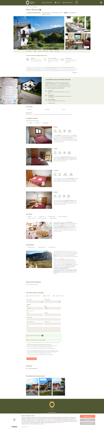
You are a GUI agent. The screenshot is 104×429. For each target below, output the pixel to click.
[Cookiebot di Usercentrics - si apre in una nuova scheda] (14, 427)
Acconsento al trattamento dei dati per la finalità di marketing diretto (41, 348)
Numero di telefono (30, 321)
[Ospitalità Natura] (30, 2)
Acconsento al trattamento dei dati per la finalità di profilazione (40, 354)
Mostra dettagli (24, 426)
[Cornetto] (39, 178)
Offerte (51, 51)
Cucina (39, 51)
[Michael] (39, 135)
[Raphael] (39, 200)
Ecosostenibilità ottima (72, 12)
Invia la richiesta (32, 358)
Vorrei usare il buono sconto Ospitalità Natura (37, 340)
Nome (28, 312)
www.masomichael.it (32, 368)
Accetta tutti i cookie (87, 416)
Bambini (45, 306)
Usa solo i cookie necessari (87, 423)
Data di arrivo (29, 299)
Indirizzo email (29, 317)
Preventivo (57, 51)
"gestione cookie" (60, 422)
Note (27, 326)
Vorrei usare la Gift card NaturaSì (34, 335)
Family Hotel (45, 51)
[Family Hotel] (39, 259)
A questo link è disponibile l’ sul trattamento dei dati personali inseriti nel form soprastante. (43, 342)
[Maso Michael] (39, 33)
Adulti (28, 306)
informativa (37, 342)
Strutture (30, 6)
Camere (34, 51)
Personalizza (87, 419)
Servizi (30, 51)
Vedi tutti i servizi (51, 103)
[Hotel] (26, 51)
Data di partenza (47, 299)
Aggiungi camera (31, 310)
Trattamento (46, 321)
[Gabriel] (39, 156)
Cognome (46, 312)
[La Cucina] (39, 230)
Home (27, 6)
